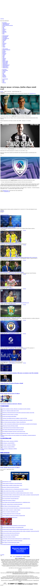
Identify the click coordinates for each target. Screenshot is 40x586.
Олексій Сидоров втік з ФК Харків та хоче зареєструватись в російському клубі (14, 302)
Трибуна (3, 59)
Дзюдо (3, 55)
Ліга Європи (4, 37)
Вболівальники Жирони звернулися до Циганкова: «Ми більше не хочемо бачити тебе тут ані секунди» (18, 257)
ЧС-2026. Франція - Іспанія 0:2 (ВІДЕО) (7, 446)
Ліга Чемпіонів (5, 36)
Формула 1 (4, 29)
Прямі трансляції (5, 35)
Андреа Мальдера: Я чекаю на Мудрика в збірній (11, 383)
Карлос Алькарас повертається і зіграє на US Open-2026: (10, 513)
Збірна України (5, 48)
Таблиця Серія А (5, 67)
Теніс (3, 28)
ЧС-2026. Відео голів (5, 438)
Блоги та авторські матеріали (7, 25)
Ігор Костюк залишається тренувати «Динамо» (11, 403)
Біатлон (3, 52)
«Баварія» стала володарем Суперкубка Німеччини (9, 498)
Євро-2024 (4, 39)
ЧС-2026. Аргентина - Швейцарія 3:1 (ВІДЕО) (8, 448)
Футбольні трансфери (6, 49)
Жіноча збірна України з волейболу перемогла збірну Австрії (11, 485)
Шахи (3, 56)
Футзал (3, 50)
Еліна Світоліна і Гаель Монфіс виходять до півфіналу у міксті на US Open (13, 418)
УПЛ (3, 41)
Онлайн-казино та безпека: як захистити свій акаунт (9, 487)
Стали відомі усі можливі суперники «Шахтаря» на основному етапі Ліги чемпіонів (19, 372)
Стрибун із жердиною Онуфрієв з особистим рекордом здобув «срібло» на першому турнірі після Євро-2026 (19, 494)
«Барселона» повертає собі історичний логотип (8, 517)
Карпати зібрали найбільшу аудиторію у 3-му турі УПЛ (10, 317)
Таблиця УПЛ (5, 62)
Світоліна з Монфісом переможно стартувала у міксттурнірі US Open (12, 431)
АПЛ (3, 42)
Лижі (3, 57)
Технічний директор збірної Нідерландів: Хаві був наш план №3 (11, 429)
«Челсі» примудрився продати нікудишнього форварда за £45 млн (12, 427)
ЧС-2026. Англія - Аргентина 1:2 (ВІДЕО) (7, 444)
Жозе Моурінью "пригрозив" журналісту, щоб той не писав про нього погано (14, 433)
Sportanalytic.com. (33, 93)
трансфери (2, 211)
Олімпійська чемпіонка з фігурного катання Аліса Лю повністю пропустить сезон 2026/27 (16, 420)
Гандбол (3, 54)
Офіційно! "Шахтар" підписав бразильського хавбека (9, 506)
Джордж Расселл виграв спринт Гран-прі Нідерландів (10, 496)
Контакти (4, 82)
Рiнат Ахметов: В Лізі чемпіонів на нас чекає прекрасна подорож (12, 272)
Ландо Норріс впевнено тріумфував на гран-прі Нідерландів (11, 483)
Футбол (3, 26)
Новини (3, 60)
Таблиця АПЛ (5, 63)
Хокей (3, 30)
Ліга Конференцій (5, 38)
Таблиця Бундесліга (6, 64)
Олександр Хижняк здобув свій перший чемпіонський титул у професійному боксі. (15, 502)
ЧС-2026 (4, 40)
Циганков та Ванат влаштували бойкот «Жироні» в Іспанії (10, 242)
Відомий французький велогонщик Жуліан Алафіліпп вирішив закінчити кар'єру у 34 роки (16, 492)
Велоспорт (4, 53)
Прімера (3, 44)
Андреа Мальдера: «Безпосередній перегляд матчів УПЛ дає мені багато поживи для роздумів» (17, 412)
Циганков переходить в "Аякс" (5, 286)
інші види (4, 58)
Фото (3, 32)
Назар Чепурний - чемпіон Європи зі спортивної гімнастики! (11, 504)
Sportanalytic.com (5, 190)
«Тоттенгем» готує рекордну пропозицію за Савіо (9, 511)
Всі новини (4, 22)
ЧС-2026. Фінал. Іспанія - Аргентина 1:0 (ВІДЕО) (9, 441)
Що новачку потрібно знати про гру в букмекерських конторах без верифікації (14, 489)
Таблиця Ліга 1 (5, 66)
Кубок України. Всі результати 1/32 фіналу (7, 227)
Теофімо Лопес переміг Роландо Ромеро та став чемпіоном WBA (11, 527)
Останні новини (4, 406)
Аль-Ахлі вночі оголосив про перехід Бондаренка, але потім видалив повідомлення (15, 544)
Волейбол (4, 51)
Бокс (3, 27)
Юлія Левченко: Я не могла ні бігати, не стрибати (9, 414)
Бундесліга (4, 43)
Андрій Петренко (12, 230)
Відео (3, 33)
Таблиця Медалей (5, 24)
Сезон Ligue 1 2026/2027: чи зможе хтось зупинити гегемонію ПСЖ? (12, 515)
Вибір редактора (4, 452)
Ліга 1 (3, 45)
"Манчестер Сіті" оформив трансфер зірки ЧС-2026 (9, 332)
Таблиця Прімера (5, 65)
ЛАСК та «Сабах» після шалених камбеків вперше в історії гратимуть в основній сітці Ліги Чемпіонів (18, 423)
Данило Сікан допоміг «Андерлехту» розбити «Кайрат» (10, 509)
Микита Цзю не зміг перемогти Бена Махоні (8, 416)
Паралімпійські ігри (6, 23)
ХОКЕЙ (3, 75)
